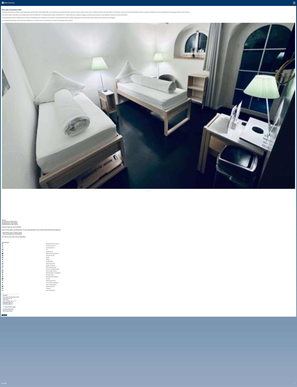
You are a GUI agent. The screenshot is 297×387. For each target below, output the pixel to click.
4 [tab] (150, 190)
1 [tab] (145, 190)
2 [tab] (147, 190)
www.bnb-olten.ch (8, 304)
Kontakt (4, 383)
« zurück (4, 315)
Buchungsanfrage (7, 311)
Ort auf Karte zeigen (10, 307)
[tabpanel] (148, 106)
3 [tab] (148, 190)
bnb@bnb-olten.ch (8, 302)
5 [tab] (151, 190)
